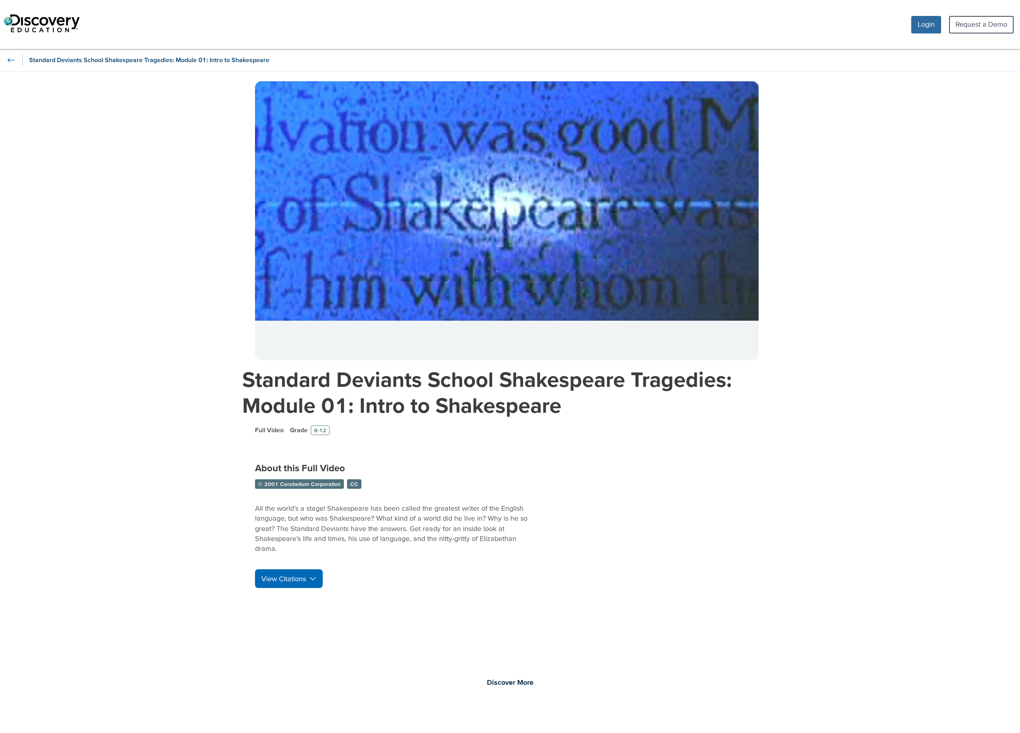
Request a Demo (981, 24)
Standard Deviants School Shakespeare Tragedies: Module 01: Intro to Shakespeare (487, 392)
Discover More (510, 682)
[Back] (11, 60)
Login (926, 24)
